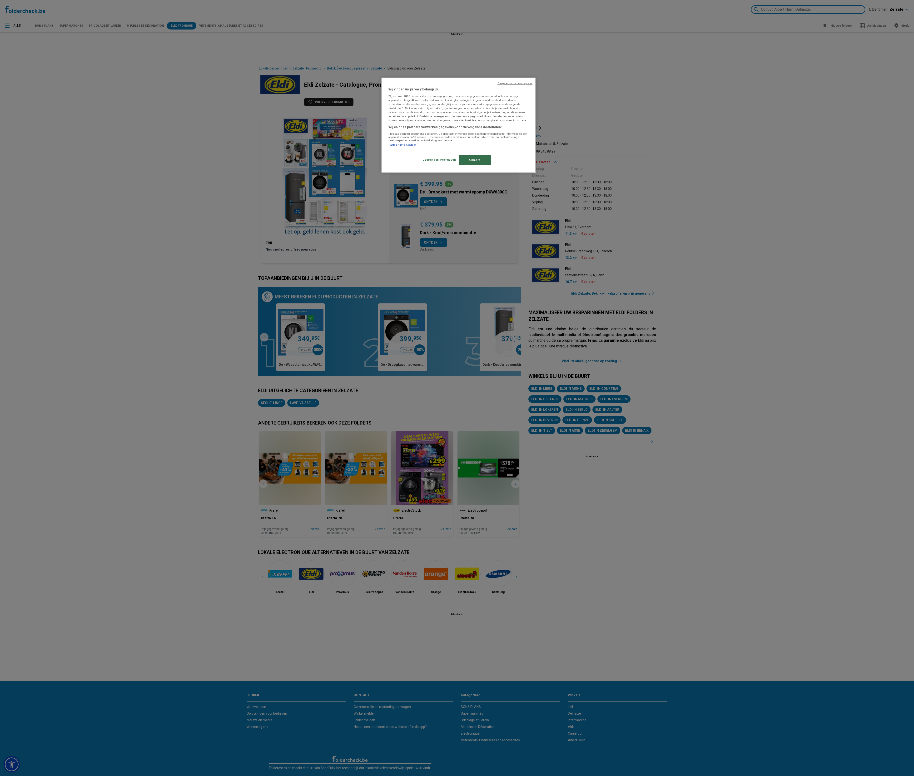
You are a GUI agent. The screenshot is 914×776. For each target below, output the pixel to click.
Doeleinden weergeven (439, 159)
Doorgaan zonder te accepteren (514, 83)
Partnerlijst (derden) (402, 145)
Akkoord (475, 160)
